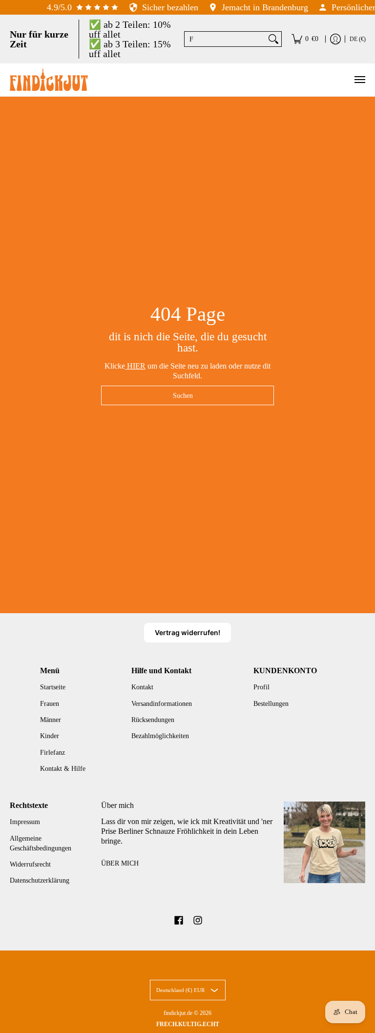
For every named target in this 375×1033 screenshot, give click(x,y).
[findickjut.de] (49, 79)
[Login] (335, 39)
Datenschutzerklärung (39, 880)
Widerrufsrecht (30, 864)
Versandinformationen (161, 703)
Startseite (52, 687)
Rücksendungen (152, 719)
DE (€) (358, 39)
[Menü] (359, 79)
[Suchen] (273, 39)
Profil (261, 687)
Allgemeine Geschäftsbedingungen (40, 843)
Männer (50, 719)
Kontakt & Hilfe (62, 768)
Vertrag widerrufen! (187, 632)
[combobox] (225, 39)
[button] (179, 920)
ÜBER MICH (120, 863)
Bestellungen (271, 703)
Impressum (25, 822)
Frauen (49, 703)
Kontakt (142, 687)
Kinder (49, 736)
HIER (135, 366)
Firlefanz (52, 752)
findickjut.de (178, 1013)
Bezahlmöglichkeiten (160, 736)
